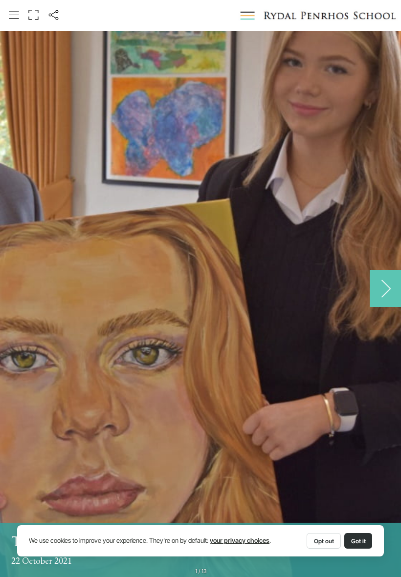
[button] (14, 15)
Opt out (324, 541)
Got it (358, 541)
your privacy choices (239, 540)
